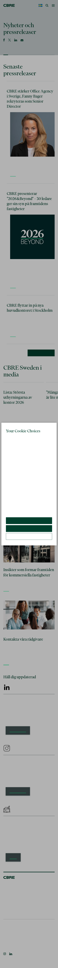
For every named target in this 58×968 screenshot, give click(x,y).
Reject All (29, 528)
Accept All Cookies (29, 520)
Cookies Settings (29, 536)
